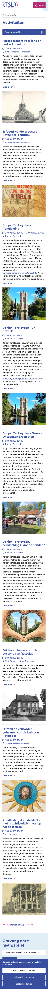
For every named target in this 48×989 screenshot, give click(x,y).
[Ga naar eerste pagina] (4, 924)
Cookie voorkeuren (24, 984)
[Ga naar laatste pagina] (31, 924)
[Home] (10, 5)
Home (3, 14)
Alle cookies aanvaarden (24, 970)
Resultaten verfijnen (14, 32)
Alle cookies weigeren (24, 977)
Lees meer (7, 86)
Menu (41, 5)
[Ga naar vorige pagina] (8, 924)
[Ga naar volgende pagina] (28, 924)
